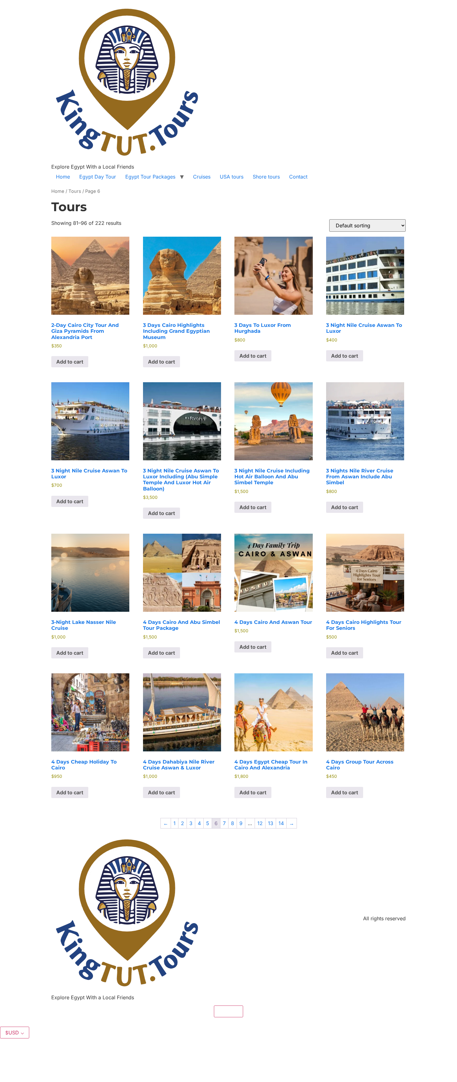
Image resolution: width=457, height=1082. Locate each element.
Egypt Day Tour (97, 177)
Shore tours (266, 177)
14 (281, 823)
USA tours (231, 177)
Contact (298, 177)
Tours (74, 191)
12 (260, 823)
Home (63, 177)
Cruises (201, 177)
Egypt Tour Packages (150, 177)
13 (270, 823)
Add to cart (69, 362)
